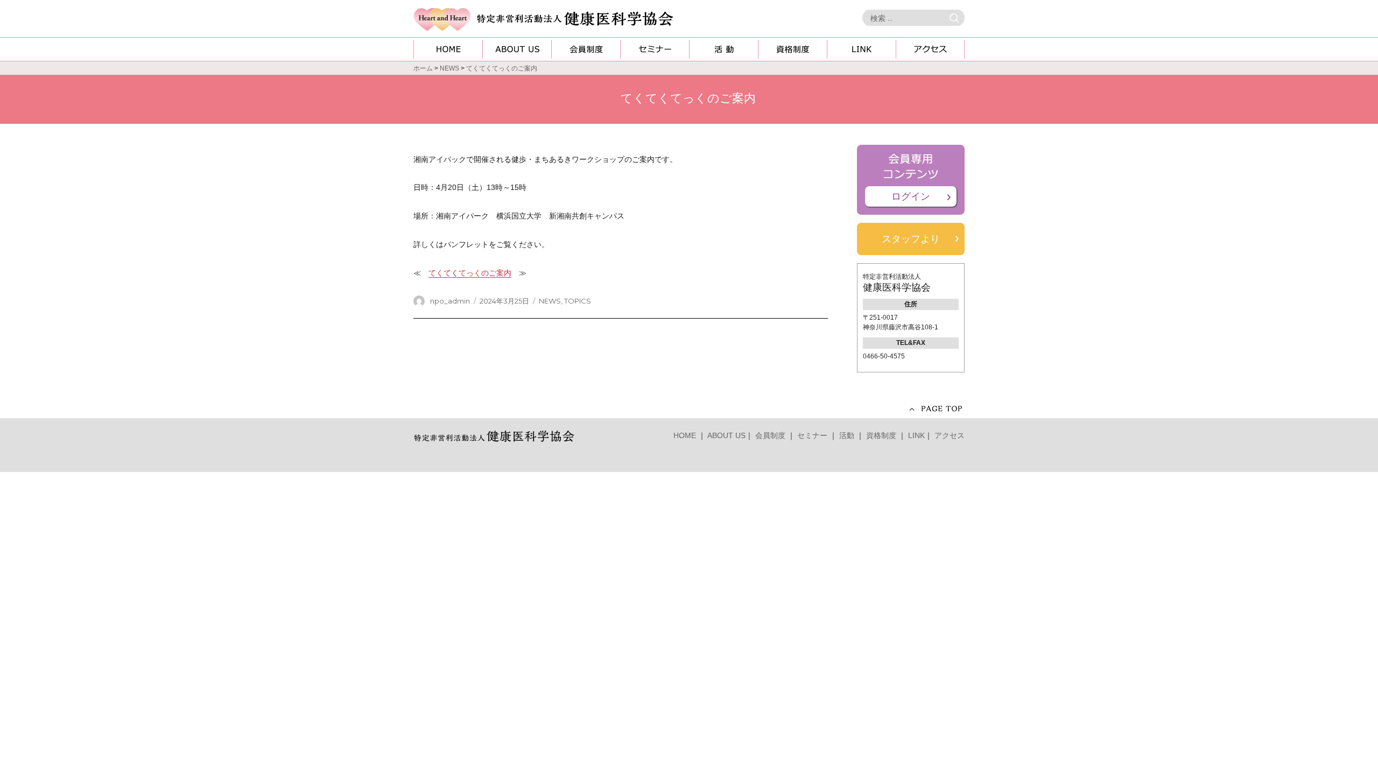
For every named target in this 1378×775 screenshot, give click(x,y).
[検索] (956, 18)
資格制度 (881, 435)
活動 (846, 435)
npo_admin (450, 301)
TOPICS (577, 301)
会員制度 (770, 435)
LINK (916, 435)
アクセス (949, 435)
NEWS (550, 301)
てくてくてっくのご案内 (469, 273)
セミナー (812, 435)
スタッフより (911, 239)
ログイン (910, 196)
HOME (684, 435)
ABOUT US (726, 435)
